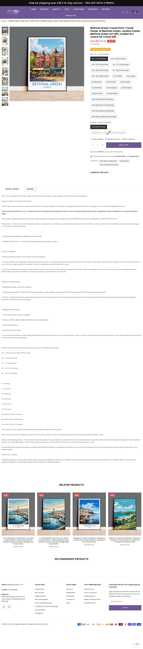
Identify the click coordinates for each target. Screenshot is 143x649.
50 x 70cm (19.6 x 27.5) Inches (103, 111)
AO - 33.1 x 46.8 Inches (100, 76)
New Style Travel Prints (108, 161)
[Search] (123, 12)
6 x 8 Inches (131, 76)
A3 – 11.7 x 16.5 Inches (121, 64)
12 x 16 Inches (125, 82)
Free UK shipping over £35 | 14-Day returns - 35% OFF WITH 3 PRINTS (71, 3)
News (68, 603)
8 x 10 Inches (96, 82)
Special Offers (40, 610)
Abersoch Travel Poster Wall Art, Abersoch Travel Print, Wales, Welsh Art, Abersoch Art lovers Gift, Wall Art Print (125, 540)
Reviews (30, 189)
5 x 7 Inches (117, 76)
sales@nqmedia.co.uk (14, 585)
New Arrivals (39, 593)
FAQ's (67, 9)
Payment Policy (90, 603)
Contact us (70, 15)
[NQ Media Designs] (13, 12)
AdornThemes (43, 624)
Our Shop (44, 9)
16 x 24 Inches (127, 88)
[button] (78, 66)
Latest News (79, 9)
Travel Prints (124, 161)
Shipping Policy (89, 596)
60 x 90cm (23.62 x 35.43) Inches (104, 117)
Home (4, 21)
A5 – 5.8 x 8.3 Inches (118, 59)
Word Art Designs (41, 599)
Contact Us (70, 599)
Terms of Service (90, 593)
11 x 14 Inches (111, 82)
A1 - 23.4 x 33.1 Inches (121, 70)
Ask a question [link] (129, 139)
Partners (106, 9)
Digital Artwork (40, 596)
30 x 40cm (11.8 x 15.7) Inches (102, 99)
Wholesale (92, 9)
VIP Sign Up (39, 613)
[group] (46, 64)
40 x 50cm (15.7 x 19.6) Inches (103, 105)
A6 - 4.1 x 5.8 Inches (99, 59)
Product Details (12, 189)
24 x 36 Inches (112, 93)
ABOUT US (56, 9)
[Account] (127, 12)
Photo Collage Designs (43, 603)
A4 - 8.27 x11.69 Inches (100, 64)
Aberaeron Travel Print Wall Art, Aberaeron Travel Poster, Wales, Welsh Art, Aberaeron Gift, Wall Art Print (89, 540)
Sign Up (125, 608)
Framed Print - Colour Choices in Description (108, 133)
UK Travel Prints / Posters (109, 165)
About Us (69, 589)
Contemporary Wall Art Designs (46, 606)
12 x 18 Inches (97, 88)
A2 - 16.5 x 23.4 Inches (100, 70)
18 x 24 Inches (97, 93)
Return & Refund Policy (92, 599)
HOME (33, 9)
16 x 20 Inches (112, 88)
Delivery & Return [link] (113, 139)
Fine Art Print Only (98, 127)
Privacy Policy (89, 589)
